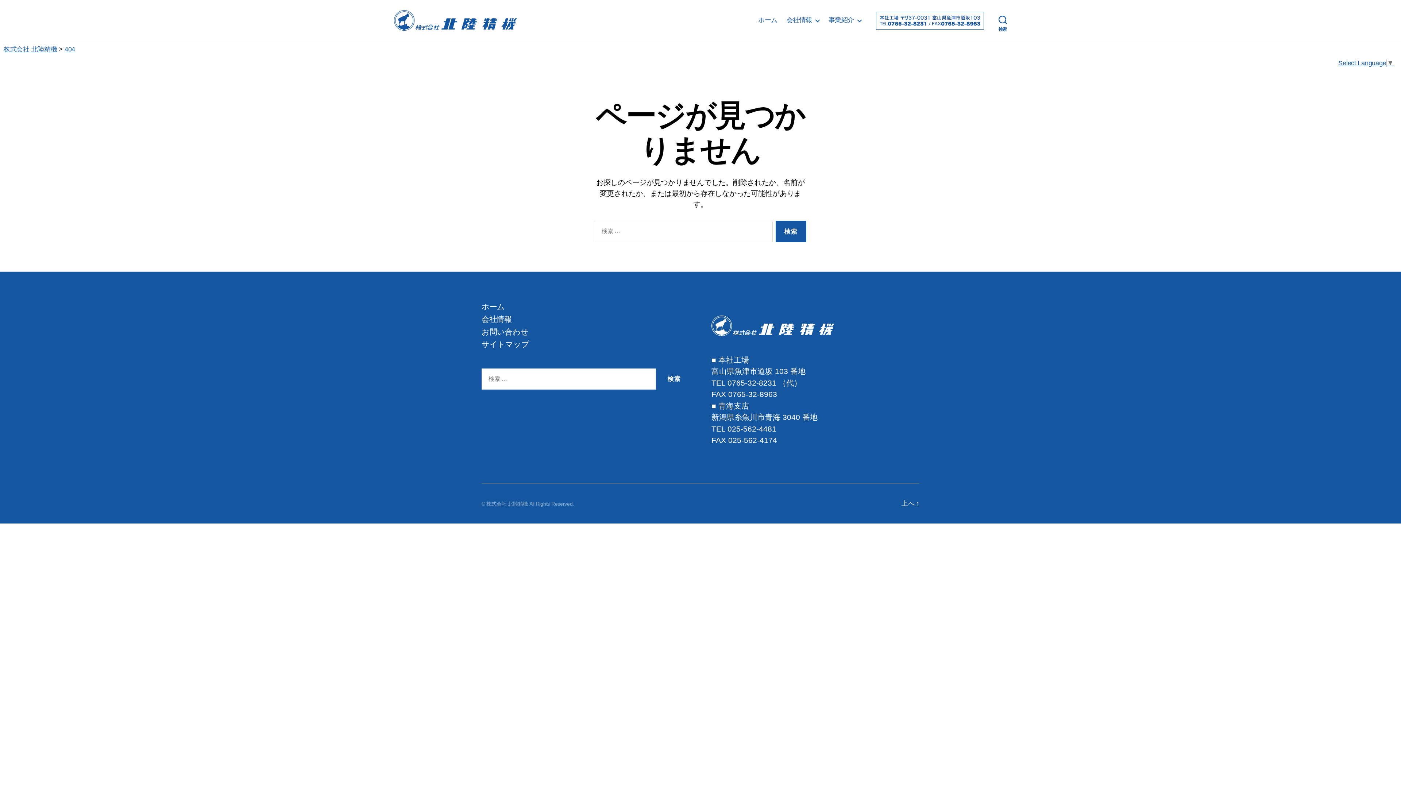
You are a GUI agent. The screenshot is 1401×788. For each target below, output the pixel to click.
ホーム (767, 20)
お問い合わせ (505, 332)
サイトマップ (505, 344)
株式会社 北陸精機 (507, 504)
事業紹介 (841, 20)
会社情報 (799, 20)
